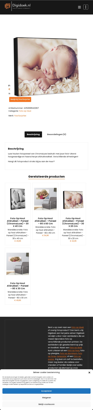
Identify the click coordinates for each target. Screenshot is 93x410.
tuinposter (62, 356)
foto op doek (78, 327)
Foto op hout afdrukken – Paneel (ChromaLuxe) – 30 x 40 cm (18, 222)
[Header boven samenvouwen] (85, 7)
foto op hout (74, 350)
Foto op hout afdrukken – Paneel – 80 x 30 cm (17, 286)
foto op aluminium (68, 353)
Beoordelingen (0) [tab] (56, 134)
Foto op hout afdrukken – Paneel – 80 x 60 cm (45, 221)
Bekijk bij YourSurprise (20, 99)
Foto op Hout (25, 111)
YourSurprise (20, 115)
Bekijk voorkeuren (47, 404)
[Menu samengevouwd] (79, 7)
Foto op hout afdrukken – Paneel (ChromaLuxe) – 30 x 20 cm (73, 222)
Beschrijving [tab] (33, 134)
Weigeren (46, 397)
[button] (89, 372)
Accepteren (46, 391)
